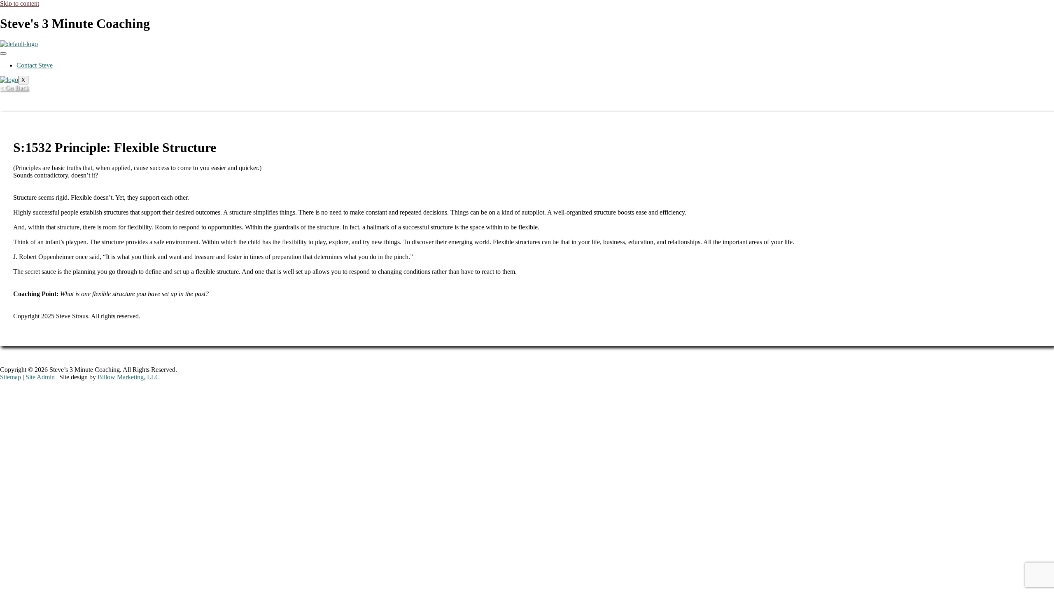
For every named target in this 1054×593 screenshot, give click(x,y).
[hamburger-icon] (3, 53)
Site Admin (40, 377)
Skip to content (19, 3)
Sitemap (10, 377)
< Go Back (14, 87)
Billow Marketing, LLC (129, 377)
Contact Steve (34, 65)
